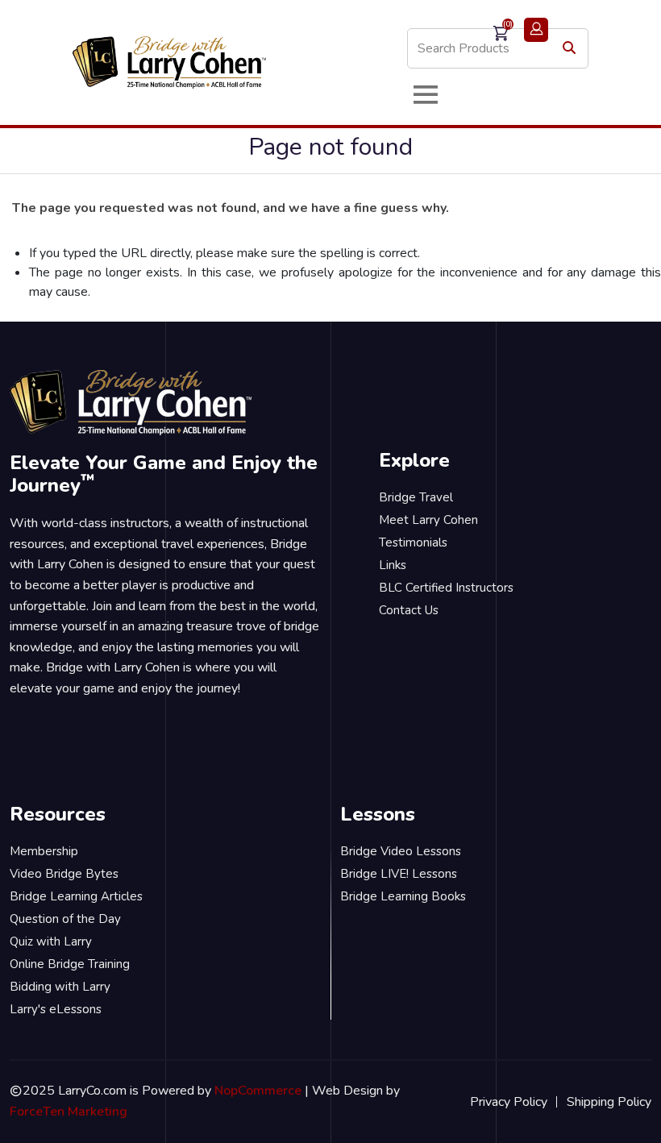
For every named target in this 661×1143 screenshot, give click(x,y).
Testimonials (413, 542)
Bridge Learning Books (403, 896)
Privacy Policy (508, 1102)
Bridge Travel (416, 497)
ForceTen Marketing (68, 1111)
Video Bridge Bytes (64, 874)
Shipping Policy (609, 1102)
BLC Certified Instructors (446, 588)
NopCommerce (257, 1090)
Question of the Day (65, 919)
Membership (44, 851)
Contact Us (409, 610)
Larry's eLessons (56, 1009)
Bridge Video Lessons (400, 851)
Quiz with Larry (51, 941)
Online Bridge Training (70, 964)
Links (392, 565)
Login (536, 30)
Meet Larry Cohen (428, 520)
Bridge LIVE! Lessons (398, 874)
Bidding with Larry (60, 987)
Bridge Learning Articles (76, 896)
